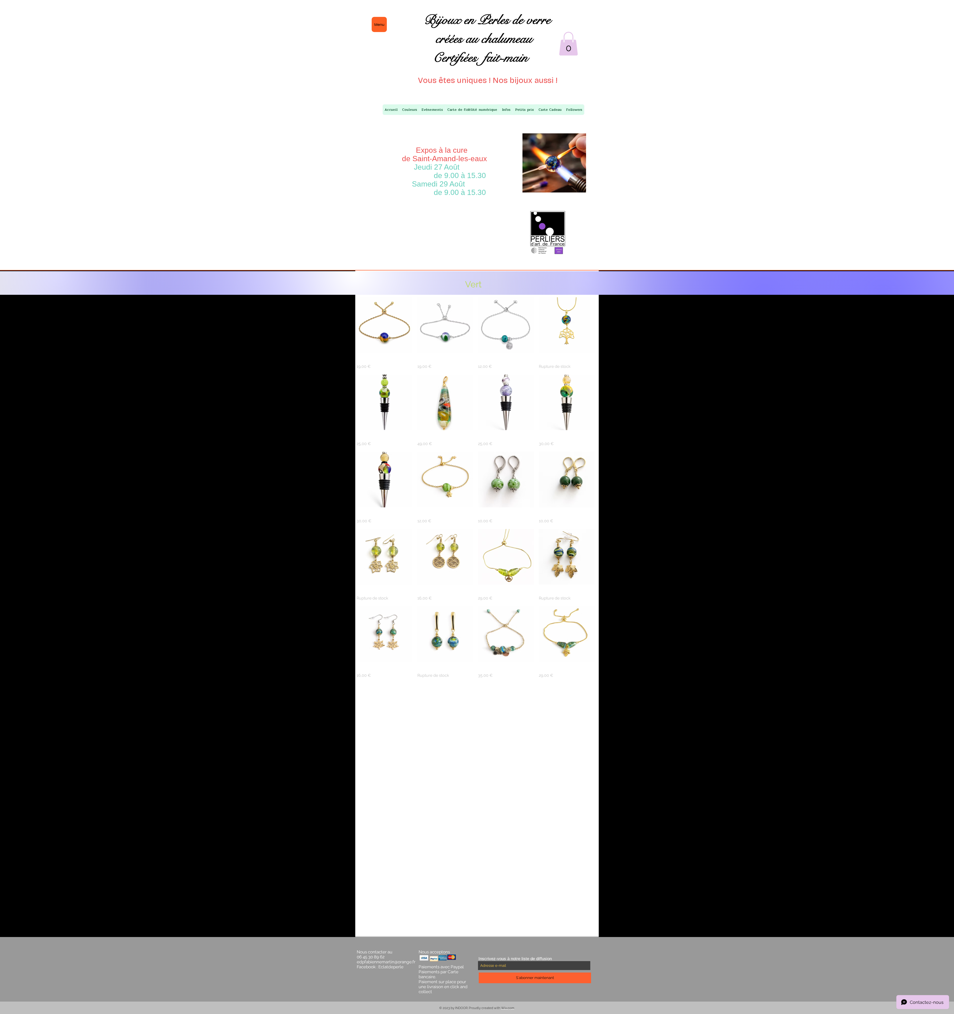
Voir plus (475, 692)
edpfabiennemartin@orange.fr (386, 961)
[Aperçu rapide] (384, 325)
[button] (568, 44)
